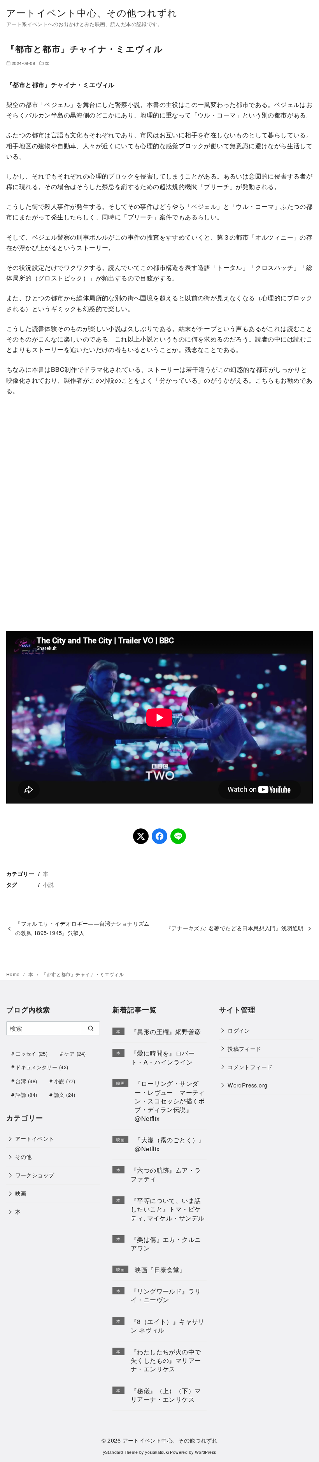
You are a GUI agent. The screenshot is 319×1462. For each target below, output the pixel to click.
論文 (64, 1094)
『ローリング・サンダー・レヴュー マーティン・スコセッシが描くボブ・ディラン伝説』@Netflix (170, 1101)
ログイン (239, 1030)
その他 (23, 1156)
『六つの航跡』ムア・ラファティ (166, 1174)
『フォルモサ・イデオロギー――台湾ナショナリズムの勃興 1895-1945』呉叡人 (82, 928)
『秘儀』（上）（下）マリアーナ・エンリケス (166, 1395)
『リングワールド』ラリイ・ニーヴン (166, 1295)
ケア (75, 1053)
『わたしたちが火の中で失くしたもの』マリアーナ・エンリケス (166, 1360)
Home (13, 974)
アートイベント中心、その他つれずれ (91, 12)
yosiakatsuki (157, 1452)
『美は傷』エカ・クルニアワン (166, 1243)
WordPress (205, 1452)
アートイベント (34, 1138)
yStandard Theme (120, 1452)
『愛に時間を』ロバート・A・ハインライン (163, 1057)
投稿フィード (244, 1048)
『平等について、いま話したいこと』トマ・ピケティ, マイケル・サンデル (167, 1209)
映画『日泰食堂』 (160, 1269)
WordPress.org (247, 1085)
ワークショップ (34, 1175)
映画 (20, 1193)
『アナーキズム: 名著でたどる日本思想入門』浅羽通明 (234, 928)
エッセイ (31, 1053)
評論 (26, 1094)
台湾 (26, 1081)
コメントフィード (250, 1067)
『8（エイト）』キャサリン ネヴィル (168, 1325)
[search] (90, 1028)
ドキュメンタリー (42, 1067)
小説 (48, 884)
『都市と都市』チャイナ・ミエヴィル (83, 974)
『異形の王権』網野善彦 (166, 1031)
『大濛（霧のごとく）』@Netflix (170, 1144)
